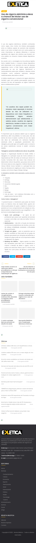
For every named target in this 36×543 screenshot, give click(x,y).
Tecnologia (6, 497)
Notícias (3, 471)
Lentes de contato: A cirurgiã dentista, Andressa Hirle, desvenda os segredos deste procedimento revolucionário (9, 298)
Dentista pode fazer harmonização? (11, 382)
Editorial (3, 520)
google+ (19, 256)
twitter (12, 256)
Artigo (3, 510)
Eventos (3, 505)
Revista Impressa (6, 523)
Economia (6, 479)
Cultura (5, 477)
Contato (3, 525)
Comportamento (8, 474)
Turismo (5, 500)
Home (3, 468)
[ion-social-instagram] (19, 538)
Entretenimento (6, 502)
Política (5, 492)
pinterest (27, 256)
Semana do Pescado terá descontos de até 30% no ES (17, 366)
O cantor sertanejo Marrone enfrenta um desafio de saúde (7, 322)
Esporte (5, 482)
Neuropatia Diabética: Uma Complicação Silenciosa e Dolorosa (25, 322)
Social (3, 507)
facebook (5, 256)
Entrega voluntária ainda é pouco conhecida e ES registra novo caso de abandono (26, 296)
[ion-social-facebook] (16, 538)
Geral (4, 487)
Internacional (7, 489)
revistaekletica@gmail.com (14, 458)
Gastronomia (7, 484)
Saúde (4, 11)
